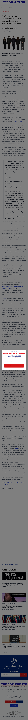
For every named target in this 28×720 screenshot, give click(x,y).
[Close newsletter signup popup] (24, 352)
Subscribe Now (14, 366)
